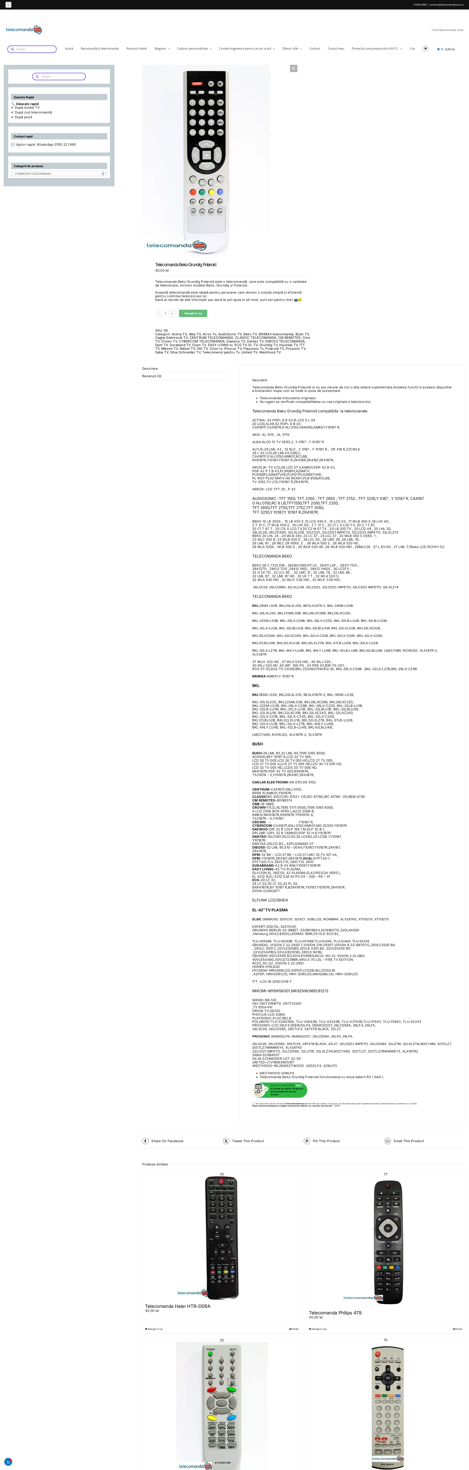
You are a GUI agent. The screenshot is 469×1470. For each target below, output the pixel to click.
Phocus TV (232, 349)
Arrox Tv (209, 334)
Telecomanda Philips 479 (335, 1313)
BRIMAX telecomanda (276, 334)
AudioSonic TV (230, 334)
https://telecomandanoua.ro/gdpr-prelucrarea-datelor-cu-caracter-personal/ (291, 1105)
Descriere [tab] (150, 368)
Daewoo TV (236, 341)
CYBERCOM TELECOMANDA (202, 341)
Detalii (295, 1329)
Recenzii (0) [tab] (152, 376)
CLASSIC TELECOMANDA (255, 338)
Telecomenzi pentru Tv (220, 352)
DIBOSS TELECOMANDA (285, 341)
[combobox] (59, 173)
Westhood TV (270, 352)
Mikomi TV (169, 349)
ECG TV (240, 345)
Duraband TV (180, 345)
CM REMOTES (289, 338)
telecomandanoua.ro (296, 1103)
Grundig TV (268, 345)
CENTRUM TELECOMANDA (211, 338)
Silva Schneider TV (185, 352)
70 (222, 1174)
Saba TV (161, 352)
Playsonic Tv (253, 349)
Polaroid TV (274, 349)
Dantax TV (255, 341)
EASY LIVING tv (220, 345)
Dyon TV (199, 345)
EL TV (252, 345)
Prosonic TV (295, 349)
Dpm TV (161, 345)
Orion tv (216, 349)
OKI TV (202, 349)
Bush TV (302, 334)
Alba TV (195, 334)
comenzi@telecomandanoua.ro (447, 4)
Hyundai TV (288, 345)
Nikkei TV (187, 349)
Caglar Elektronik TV (171, 338)
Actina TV (179, 334)
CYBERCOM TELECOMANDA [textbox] (58, 173)
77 (386, 1174)
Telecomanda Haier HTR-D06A (177, 1306)
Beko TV (250, 334)
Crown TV (169, 341)
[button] (293, 68)
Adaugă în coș (193, 313)
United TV (249, 352)
